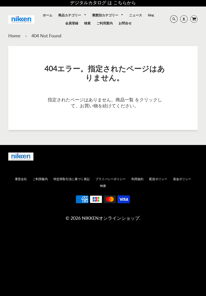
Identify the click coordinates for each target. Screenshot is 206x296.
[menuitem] (47, 15)
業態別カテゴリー (105, 15)
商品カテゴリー (70, 15)
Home (14, 35)
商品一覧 (125, 99)
